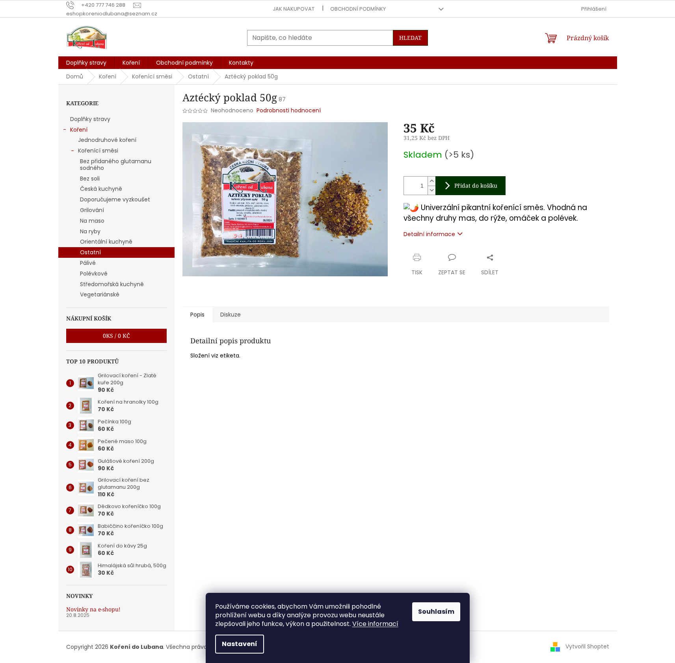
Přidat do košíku (475, 185)
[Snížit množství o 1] (431, 190)
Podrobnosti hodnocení (289, 110)
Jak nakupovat (293, 9)
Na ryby (90, 231)
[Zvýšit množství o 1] (431, 181)
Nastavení (239, 643)
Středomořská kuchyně (112, 284)
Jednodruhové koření (107, 140)
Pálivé (88, 263)
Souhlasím (436, 611)
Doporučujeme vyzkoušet (115, 199)
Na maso (92, 221)
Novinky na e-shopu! (93, 609)
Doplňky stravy (90, 119)
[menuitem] (86, 62)
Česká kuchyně (101, 189)
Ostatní (90, 252)
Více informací (375, 623)
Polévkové (94, 273)
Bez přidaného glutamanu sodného (115, 164)
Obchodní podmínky (358, 9)
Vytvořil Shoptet (587, 646)
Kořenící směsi (98, 151)
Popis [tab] (197, 314)
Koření (78, 130)
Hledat (410, 37)
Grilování (92, 210)
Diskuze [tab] (230, 314)
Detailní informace (429, 234)
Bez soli (90, 179)
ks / (116, 335)
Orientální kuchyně (106, 242)
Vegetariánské (99, 294)
